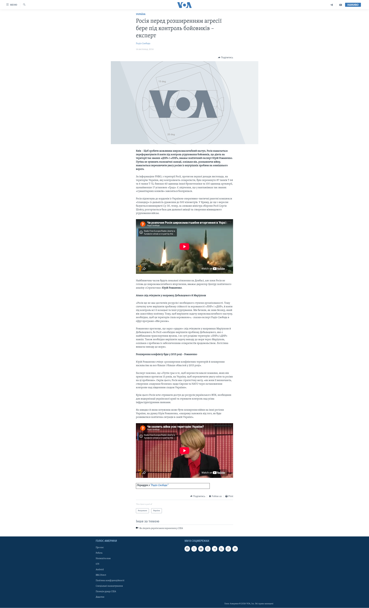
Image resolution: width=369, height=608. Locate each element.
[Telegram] (331, 5)
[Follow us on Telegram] (214, 549)
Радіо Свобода (143, 43)
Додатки (100, 597)
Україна (140, 14)
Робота (99, 553)
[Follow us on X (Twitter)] (194, 549)
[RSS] (221, 549)
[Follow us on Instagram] (207, 549)
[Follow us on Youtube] (201, 549)
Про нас (100, 548)
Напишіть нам (103, 559)
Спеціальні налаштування (109, 586)
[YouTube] (340, 5)
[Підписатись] (235, 549)
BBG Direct (101, 575)
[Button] (225, 57)
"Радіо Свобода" (159, 485)
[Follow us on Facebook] (187, 549)
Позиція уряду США (106, 591)
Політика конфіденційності (110, 580)
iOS (97, 564)
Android (100, 569)
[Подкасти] (228, 549)
